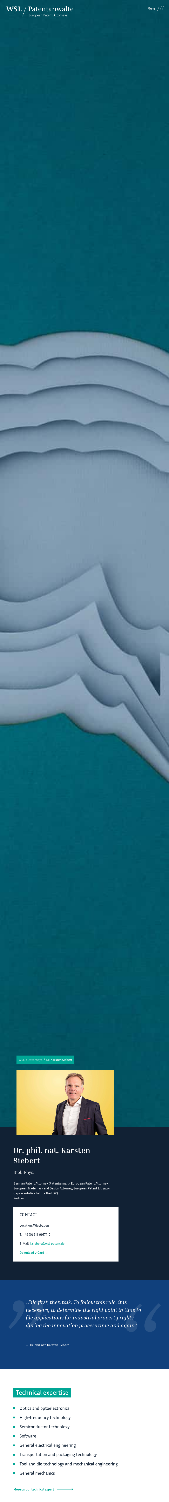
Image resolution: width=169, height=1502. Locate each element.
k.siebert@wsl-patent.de (47, 1243)
